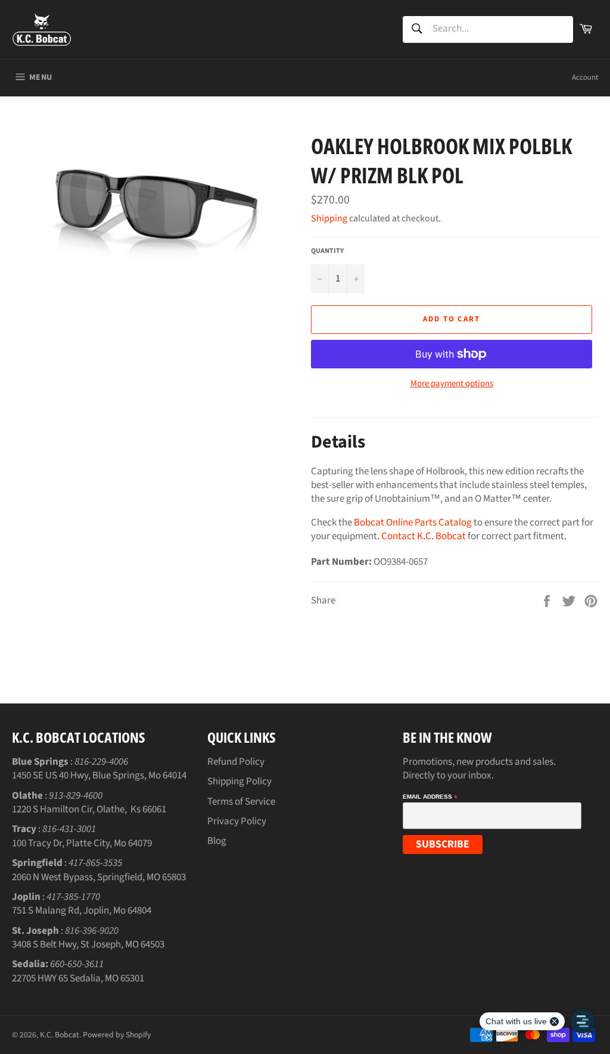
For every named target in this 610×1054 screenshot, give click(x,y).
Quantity (327, 251)
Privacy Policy (236, 821)
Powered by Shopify (117, 1034)
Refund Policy (235, 762)
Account (585, 77)
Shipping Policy (239, 781)
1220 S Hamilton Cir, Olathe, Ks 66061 (89, 809)
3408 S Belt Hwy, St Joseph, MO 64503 (88, 944)
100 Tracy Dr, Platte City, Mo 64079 (82, 843)
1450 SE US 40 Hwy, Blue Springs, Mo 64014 (99, 775)
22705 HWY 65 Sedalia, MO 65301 (78, 978)
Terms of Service (241, 802)
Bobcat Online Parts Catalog (413, 522)
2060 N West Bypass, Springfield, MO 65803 (99, 877)
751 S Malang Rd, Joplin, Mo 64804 (81, 910)
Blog (216, 841)
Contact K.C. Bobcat (423, 536)
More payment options (451, 384)
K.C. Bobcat (59, 1034)
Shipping (329, 218)
